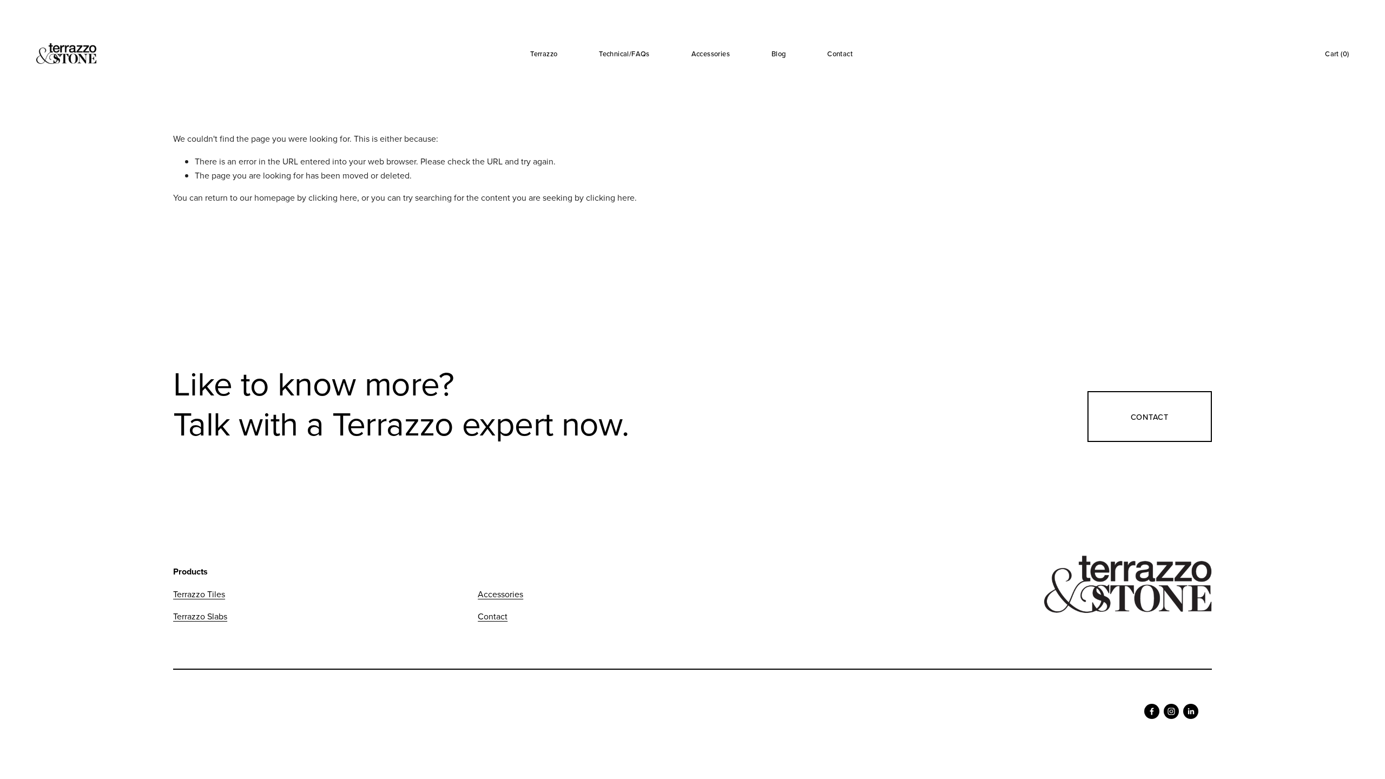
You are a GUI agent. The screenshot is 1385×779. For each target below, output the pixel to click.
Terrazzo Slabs (200, 616)
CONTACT (1150, 416)
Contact (840, 53)
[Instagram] (1171, 711)
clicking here (332, 197)
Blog (778, 53)
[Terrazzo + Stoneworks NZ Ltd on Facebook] (1151, 711)
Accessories (710, 53)
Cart (1337, 53)
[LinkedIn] (1190, 711)
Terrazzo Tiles (199, 594)
